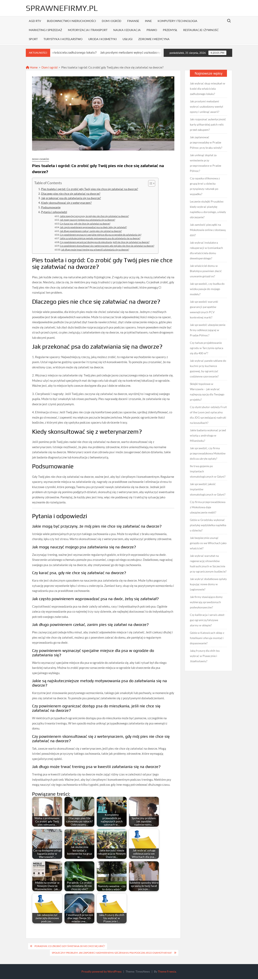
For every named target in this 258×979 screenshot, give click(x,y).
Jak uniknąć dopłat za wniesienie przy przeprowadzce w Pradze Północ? (205, 163)
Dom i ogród (111, 21)
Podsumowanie (50, 207)
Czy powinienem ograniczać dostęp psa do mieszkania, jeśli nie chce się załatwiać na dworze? (104, 242)
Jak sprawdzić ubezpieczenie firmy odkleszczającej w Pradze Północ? (207, 330)
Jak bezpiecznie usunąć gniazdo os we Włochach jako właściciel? (208, 543)
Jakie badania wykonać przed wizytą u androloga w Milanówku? (208, 435)
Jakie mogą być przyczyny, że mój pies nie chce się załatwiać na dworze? (94, 216)
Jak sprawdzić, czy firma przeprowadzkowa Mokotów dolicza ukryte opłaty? (208, 453)
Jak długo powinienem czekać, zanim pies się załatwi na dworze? (91, 231)
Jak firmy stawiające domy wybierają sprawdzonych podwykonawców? (206, 602)
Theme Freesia (167, 971)
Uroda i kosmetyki (102, 39)
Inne (148, 21)
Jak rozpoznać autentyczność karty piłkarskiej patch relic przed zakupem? (208, 124)
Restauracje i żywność (201, 30)
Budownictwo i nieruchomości (71, 21)
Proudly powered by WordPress (101, 971)
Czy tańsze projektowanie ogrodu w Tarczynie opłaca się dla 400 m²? (206, 348)
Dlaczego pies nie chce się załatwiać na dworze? (70, 193)
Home (33, 67)
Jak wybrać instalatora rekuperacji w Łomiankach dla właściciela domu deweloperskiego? (206, 250)
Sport (33, 39)
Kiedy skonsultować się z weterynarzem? (66, 202)
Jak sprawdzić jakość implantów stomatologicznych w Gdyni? (208, 489)
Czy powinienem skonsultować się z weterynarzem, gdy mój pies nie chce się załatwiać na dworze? (107, 245)
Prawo (152, 30)
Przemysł (170, 30)
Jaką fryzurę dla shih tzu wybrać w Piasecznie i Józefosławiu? (205, 656)
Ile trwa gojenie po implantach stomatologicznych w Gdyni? (208, 471)
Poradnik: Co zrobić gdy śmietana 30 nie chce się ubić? (69, 946)
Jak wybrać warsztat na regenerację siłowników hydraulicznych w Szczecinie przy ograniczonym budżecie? (208, 563)
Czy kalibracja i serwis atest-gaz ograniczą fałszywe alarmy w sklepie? (207, 620)
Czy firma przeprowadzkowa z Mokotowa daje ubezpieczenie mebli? (207, 507)
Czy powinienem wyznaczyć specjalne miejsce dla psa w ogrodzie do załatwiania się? (100, 234)
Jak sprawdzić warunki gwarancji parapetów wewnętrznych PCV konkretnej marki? (204, 309)
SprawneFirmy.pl (62, 8)
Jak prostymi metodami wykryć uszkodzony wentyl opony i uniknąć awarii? (122, 52)
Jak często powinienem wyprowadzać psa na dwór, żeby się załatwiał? (93, 227)
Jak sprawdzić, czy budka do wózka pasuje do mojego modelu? (207, 289)
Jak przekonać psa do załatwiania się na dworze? (71, 198)
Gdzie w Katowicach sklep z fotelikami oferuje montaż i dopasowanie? (207, 638)
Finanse (133, 21)
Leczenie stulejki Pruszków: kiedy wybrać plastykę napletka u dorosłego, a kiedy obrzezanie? (208, 209)
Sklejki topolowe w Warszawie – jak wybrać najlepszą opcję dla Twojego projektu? (207, 391)
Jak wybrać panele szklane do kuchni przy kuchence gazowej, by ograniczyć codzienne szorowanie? (208, 368)
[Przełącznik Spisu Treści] (149, 183)
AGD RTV (35, 21)
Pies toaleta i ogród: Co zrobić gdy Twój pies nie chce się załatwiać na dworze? (89, 189)
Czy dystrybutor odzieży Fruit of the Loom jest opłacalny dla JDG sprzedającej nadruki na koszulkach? (208, 414)
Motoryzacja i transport (87, 30)
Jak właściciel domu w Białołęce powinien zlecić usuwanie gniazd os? (206, 271)
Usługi (127, 39)
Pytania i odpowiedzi (54, 212)
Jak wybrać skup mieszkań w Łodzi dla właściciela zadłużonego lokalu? (207, 89)
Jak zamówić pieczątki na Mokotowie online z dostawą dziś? (208, 230)
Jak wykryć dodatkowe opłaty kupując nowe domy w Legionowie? (208, 584)
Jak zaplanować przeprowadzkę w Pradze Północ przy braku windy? (206, 142)
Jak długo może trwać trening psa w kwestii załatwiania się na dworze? (95, 249)
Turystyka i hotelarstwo (63, 39)
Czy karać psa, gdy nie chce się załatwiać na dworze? (85, 223)
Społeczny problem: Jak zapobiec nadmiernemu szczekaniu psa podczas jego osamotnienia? (112, 952)
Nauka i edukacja (127, 30)
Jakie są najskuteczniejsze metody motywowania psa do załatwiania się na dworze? (100, 238)
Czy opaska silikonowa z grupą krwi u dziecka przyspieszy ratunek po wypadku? (205, 186)
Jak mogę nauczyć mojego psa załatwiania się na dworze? (87, 219)
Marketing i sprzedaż (45, 30)
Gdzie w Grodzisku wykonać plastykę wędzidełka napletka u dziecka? (208, 525)
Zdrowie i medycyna (154, 39)
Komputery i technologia (177, 21)
